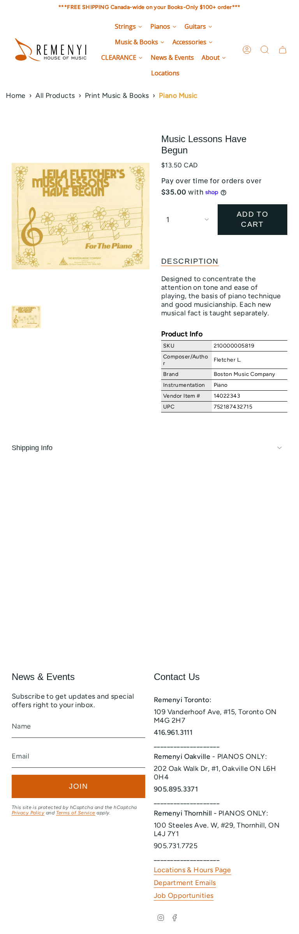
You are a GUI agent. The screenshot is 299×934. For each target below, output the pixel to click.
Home (16, 95)
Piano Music (178, 95)
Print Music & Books (117, 95)
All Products (55, 95)
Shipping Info (32, 448)
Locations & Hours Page (192, 870)
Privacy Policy (28, 813)
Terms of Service (75, 813)
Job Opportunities (184, 895)
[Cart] (283, 49)
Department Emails (185, 882)
